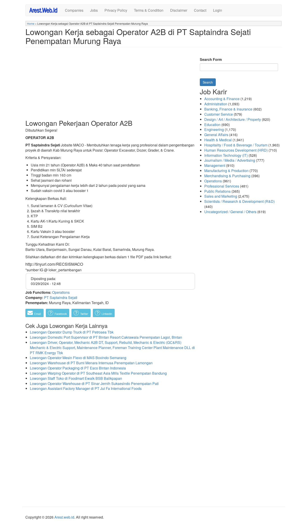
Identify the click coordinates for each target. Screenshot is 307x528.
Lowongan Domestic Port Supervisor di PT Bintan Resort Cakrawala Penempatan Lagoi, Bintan (106, 337)
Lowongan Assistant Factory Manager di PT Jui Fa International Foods (86, 388)
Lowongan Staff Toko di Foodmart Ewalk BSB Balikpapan (76, 378)
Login (217, 10)
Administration (215, 103)
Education (212, 124)
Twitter (84, 314)
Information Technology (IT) (226, 155)
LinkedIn (106, 314)
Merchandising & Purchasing (227, 175)
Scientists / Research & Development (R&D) (239, 201)
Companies (74, 10)
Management (214, 165)
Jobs (94, 10)
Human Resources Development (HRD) (236, 150)
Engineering (214, 129)
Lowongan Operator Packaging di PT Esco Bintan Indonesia (78, 368)
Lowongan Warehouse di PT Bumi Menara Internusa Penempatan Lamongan (91, 362)
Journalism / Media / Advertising (229, 160)
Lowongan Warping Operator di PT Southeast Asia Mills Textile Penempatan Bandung (98, 373)
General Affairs (216, 134)
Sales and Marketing (220, 196)
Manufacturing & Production (226, 170)
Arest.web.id (64, 517)
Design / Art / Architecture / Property (232, 119)
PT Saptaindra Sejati (60, 297)
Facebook (60, 314)
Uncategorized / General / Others (230, 211)
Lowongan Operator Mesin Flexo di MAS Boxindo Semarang (78, 357)
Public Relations (217, 191)
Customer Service (218, 114)
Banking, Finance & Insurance (228, 109)
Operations (61, 292)
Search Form (211, 59)
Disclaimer (178, 10)
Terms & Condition (148, 10)
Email (37, 314)
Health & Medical (218, 139)
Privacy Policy (116, 10)
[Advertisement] (110, 86)
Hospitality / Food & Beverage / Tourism (235, 145)
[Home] (45, 10)
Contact (200, 10)
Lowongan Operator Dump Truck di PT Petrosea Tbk (71, 332)
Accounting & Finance (222, 98)
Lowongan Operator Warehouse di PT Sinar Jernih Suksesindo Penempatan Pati (94, 383)
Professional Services (221, 186)
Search (208, 82)
